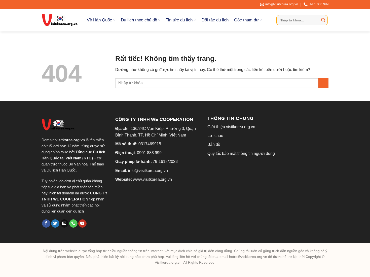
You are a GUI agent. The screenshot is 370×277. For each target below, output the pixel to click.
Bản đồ (213, 144)
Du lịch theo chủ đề (139, 20)
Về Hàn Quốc (99, 20)
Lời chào (215, 135)
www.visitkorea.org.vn (152, 179)
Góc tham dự (246, 20)
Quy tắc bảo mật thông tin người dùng (241, 153)
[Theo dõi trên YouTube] (82, 223)
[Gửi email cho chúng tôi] (64, 223)
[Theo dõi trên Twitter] (55, 223)
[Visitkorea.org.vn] (60, 20)
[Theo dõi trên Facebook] (46, 223)
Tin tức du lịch (179, 20)
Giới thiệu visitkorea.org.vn (231, 127)
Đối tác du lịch (215, 20)
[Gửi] (323, 20)
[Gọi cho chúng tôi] (73, 223)
